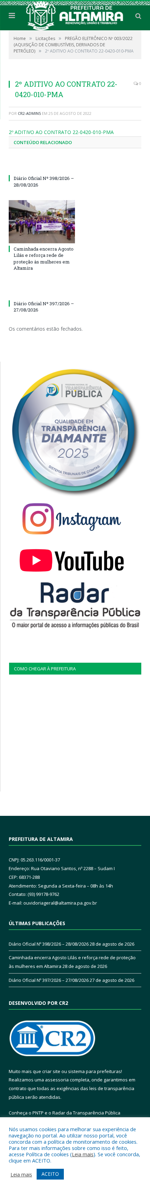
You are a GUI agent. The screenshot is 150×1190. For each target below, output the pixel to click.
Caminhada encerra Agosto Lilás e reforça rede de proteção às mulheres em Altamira (44, 258)
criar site (51, 1071)
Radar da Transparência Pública (86, 1113)
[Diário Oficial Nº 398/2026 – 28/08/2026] (42, 165)
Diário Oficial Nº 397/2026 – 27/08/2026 (49, 980)
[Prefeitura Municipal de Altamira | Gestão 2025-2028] (75, 14)
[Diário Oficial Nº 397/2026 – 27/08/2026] (42, 290)
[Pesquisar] (138, 15)
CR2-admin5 (29, 113)
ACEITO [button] (50, 1174)
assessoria (57, 1080)
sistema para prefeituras (94, 1071)
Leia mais (82, 1154)
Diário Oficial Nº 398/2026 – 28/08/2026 (49, 944)
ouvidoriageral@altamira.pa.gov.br (60, 903)
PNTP (38, 1113)
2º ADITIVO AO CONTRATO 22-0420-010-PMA (61, 132)
